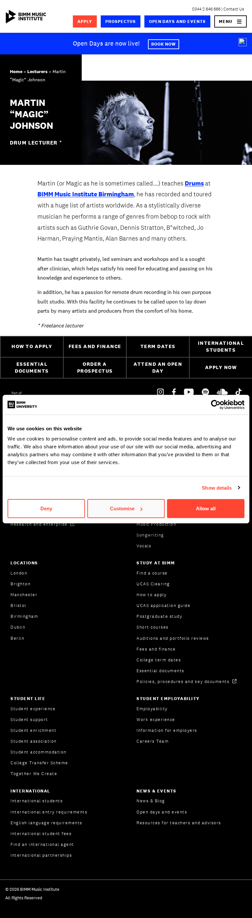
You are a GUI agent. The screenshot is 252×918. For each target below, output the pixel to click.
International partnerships (41, 855)
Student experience (32, 709)
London (18, 573)
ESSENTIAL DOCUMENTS (32, 367)
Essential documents (160, 671)
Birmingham (24, 616)
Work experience (155, 719)
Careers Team (152, 741)
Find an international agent (42, 844)
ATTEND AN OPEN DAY (158, 367)
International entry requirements (48, 812)
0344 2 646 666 (206, 9)
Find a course (152, 573)
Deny (46, 508)
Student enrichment (33, 730)
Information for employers (166, 730)
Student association (33, 741)
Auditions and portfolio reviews (172, 638)
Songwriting (150, 535)
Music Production (156, 524)
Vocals (143, 546)
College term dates (158, 660)
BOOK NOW (163, 44)
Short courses (152, 627)
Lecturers (37, 71)
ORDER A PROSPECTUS (95, 367)
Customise (122, 508)
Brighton (20, 584)
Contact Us (233, 9)
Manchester (23, 594)
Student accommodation (38, 752)
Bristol (18, 605)
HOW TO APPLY (31, 346)
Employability (152, 709)
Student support (29, 719)
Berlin (17, 638)
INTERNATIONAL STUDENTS (221, 346)
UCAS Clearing (153, 584)
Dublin (17, 627)
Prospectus (120, 21)
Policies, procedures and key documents (183, 681)
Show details (217, 487)
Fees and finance (156, 649)
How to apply (151, 594)
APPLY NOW (221, 367)
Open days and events (177, 21)
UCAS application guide (163, 605)
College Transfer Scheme (39, 763)
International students (36, 801)
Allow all (206, 508)
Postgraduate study (159, 616)
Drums (194, 183)
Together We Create (33, 773)
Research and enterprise (39, 524)
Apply (84, 21)
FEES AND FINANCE (95, 346)
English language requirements (46, 823)
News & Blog (150, 801)
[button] (230, 21)
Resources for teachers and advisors (178, 823)
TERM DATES (158, 346)
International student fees (41, 833)
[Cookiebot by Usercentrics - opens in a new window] (215, 404)
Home (16, 71)
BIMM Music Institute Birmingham (85, 194)
